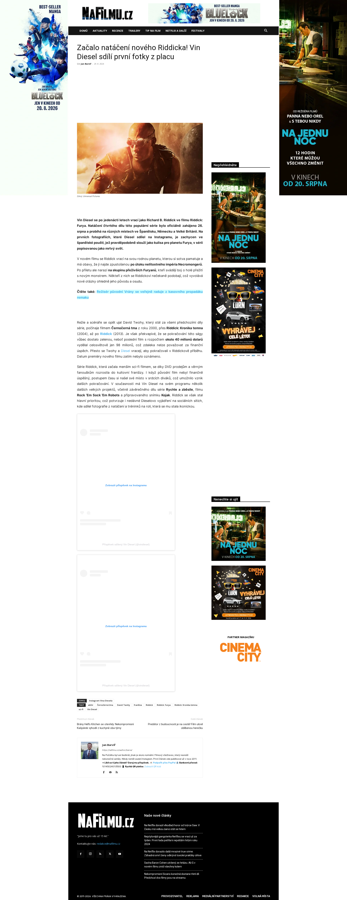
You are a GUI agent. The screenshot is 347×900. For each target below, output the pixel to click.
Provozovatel (172, 896)
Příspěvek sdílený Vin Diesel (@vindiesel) (126, 544)
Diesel (125, 351)
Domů (84, 30)
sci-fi (81, 709)
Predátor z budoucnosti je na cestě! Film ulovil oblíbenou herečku (175, 726)
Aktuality (100, 30)
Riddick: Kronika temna (186, 705)
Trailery (134, 30)
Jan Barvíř (86, 63)
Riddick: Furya (164, 705)
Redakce (243, 896)
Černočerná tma (105, 705)
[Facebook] (105, 772)
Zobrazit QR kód (152, 766)
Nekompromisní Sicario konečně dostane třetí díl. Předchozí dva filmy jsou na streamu (172, 876)
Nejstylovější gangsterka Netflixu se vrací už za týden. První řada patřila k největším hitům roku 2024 (170, 840)
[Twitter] (109, 854)
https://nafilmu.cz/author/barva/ (117, 750)
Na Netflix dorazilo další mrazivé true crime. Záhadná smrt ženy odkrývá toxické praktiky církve (173, 853)
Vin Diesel (92, 709)
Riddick (149, 705)
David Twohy (123, 705)
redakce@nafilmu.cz (108, 843)
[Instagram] (90, 853)
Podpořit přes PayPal (164, 762)
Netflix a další (176, 30)
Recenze (117, 30)
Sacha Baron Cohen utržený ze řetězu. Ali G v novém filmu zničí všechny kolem (169, 864)
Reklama (192, 896)
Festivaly (197, 30)
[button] (265, 31)
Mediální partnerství (218, 896)
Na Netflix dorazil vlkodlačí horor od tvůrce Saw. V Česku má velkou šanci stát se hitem (172, 827)
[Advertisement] (140, 93)
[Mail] (112, 772)
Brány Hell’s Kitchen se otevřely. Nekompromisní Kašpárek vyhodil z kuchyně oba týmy (105, 726)
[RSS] (118, 772)
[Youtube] (119, 854)
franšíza (138, 705)
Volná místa (261, 896)
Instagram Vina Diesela (100, 700)
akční (90, 705)
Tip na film (152, 30)
